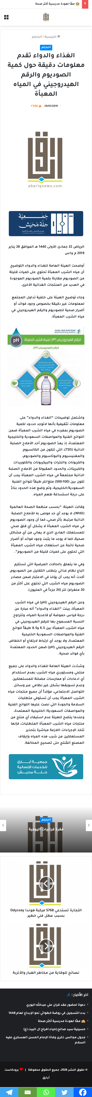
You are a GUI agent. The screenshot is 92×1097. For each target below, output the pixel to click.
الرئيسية (51, 37)
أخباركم (37, 37)
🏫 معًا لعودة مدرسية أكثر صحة (57, 4)
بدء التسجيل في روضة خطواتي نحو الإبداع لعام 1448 (47, 1013)
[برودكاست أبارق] (46, 17)
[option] (46, 825)
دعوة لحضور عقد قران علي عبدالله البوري (55, 1005)
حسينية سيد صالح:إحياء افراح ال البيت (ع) (54, 1029)
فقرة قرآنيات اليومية (46, 830)
